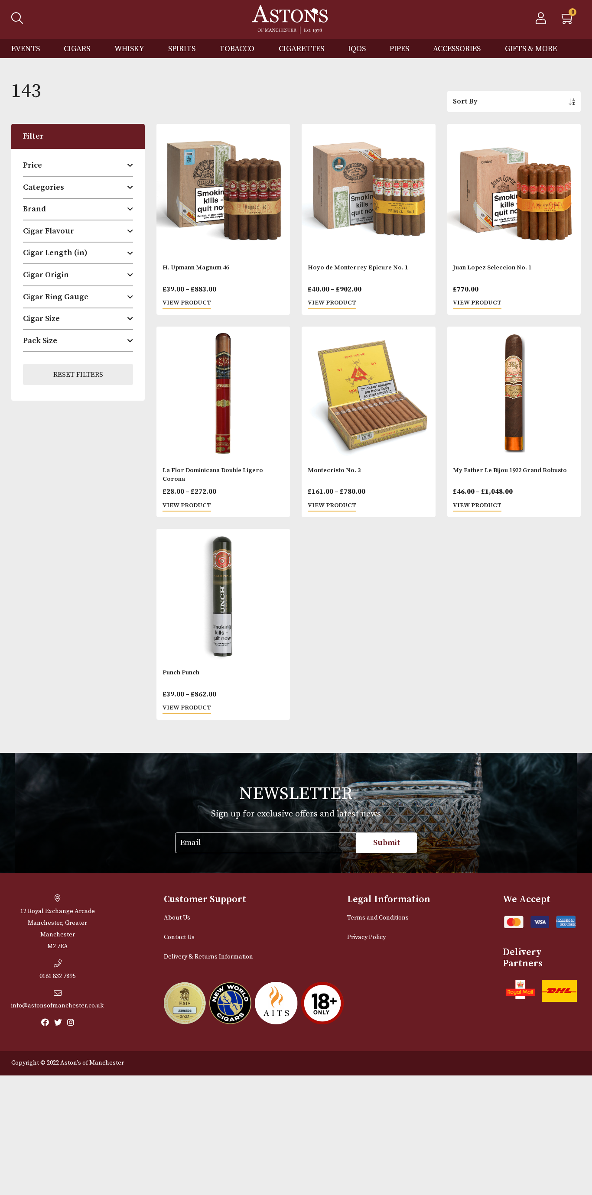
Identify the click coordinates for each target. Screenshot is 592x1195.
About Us (177, 918)
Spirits (181, 49)
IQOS (357, 49)
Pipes (399, 49)
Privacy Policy (366, 937)
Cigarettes (301, 49)
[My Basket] (568, 21)
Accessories (457, 49)
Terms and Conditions (378, 918)
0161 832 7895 (57, 976)
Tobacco (236, 49)
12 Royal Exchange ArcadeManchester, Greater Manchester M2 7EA (57, 928)
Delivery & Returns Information (208, 957)
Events (25, 49)
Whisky (129, 49)
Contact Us (179, 937)
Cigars (77, 49)
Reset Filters (78, 374)
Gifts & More (531, 49)
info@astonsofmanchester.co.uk (57, 1006)
